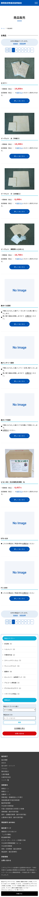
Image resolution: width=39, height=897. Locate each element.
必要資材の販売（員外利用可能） (12, 817)
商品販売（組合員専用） (9, 852)
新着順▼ (23, 44)
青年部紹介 (5, 771)
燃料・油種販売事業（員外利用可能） (14, 814)
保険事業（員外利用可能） (10, 812)
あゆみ (3, 763)
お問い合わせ (19, 733)
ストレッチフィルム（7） (13, 660)
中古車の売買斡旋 (7, 806)
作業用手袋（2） (10, 655)
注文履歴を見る (19, 728)
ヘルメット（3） (10, 649)
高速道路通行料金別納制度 (10, 800)
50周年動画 (5, 774)
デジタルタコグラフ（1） (13, 688)
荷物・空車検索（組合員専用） (12, 849)
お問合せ (28, 316)
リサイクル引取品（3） (12, 694)
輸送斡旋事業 (6, 803)
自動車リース (5, 794)
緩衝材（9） (8, 671)
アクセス (4, 768)
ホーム (3, 28)
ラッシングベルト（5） (12, 666)
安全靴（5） (8, 644)
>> (32, 50)
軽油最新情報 (6, 837)
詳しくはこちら (19, 101)
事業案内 (4, 785)
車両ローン (5, 789)
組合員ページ (6, 828)
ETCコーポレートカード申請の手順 (13, 840)
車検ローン (5, 791)
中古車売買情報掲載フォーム (11, 843)
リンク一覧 (5, 780)
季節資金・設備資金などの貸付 (12, 797)
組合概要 (4, 760)
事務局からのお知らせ (9, 832)
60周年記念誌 (6, 777)
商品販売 (8, 822)
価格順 (15, 44)
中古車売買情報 (6, 846)
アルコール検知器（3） (12, 683)
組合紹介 (4, 756)
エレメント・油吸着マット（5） (15, 677)
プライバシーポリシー (7, 890)
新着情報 (4, 856)
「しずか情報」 (6, 834)
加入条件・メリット (8, 766)
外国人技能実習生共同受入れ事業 (12, 809)
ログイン (19, 93)
